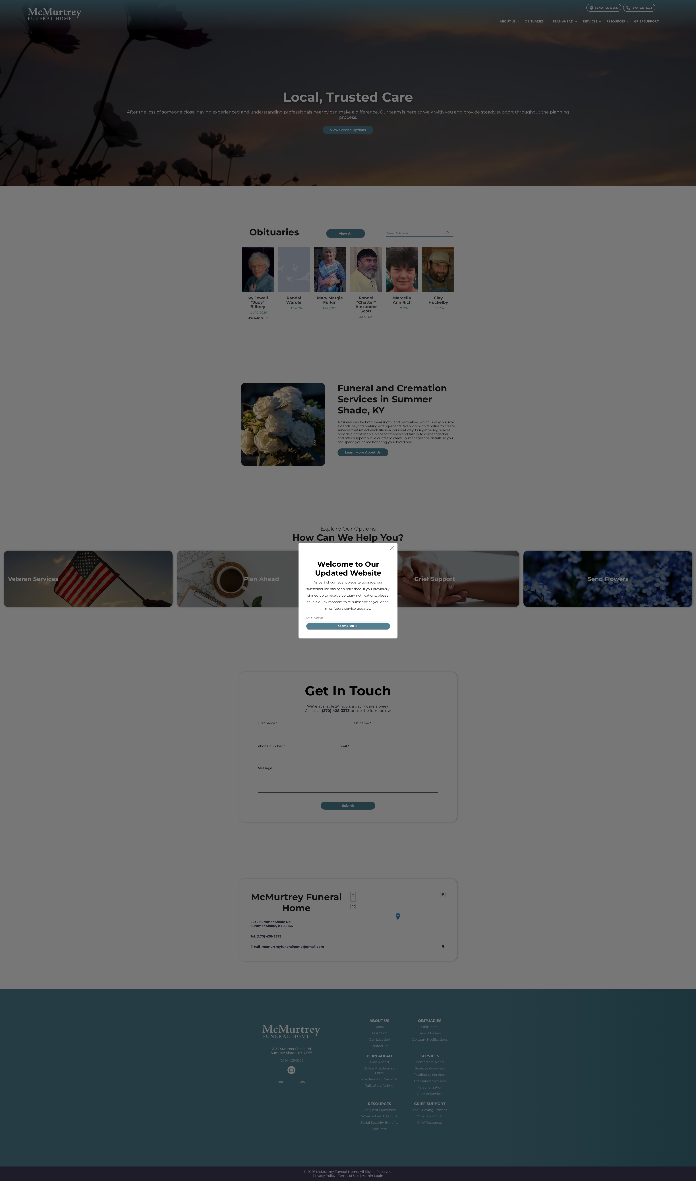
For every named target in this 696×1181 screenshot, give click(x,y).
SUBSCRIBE (348, 626)
